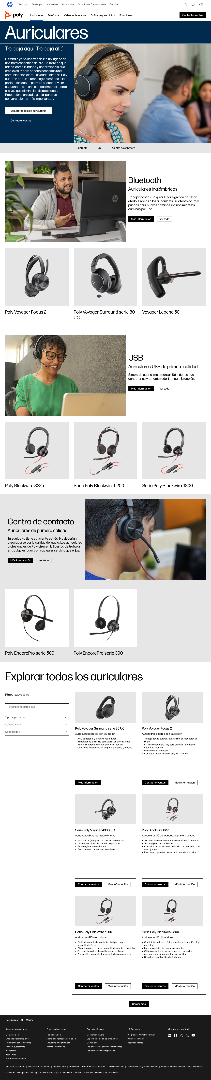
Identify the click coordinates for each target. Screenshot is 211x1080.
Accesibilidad (59, 1066)
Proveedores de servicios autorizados (104, 1047)
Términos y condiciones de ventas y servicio (181, 1066)
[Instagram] (181, 1035)
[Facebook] (175, 1035)
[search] (185, 4)
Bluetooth (82, 147)
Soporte (114, 4)
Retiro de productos (15, 1066)
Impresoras (52, 4)
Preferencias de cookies (93, 1066)
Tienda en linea (53, 1035)
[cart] (193, 4)
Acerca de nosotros (16, 1029)
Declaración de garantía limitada (142, 1066)
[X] (187, 1035)
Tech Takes (11, 1055)
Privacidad (74, 1066)
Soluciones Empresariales (92, 4)
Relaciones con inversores (18, 1043)
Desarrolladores (135, 1043)
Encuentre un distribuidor (58, 1043)
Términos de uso (115, 1066)
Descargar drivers (95, 1035)
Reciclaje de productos (38, 1066)
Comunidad (92, 1043)
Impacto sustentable (15, 1047)
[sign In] (201, 4)
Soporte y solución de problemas (102, 1039)
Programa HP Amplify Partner (141, 1035)
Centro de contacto (123, 147)
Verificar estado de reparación (101, 1051)
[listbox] (37, 717)
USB (99, 147)
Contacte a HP (12, 1035)
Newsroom (11, 1051)
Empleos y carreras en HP (18, 1039)
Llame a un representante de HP (61, 1039)
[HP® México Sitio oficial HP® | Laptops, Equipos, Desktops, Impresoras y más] (10, 4)
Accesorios (68, 4)
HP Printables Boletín (16, 1058)
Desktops (37, 4)
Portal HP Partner (135, 1039)
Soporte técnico (95, 1029)
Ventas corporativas (55, 1047)
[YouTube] (193, 1035)
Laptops (23, 4)
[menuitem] (23, 4)
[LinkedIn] (169, 1035)
